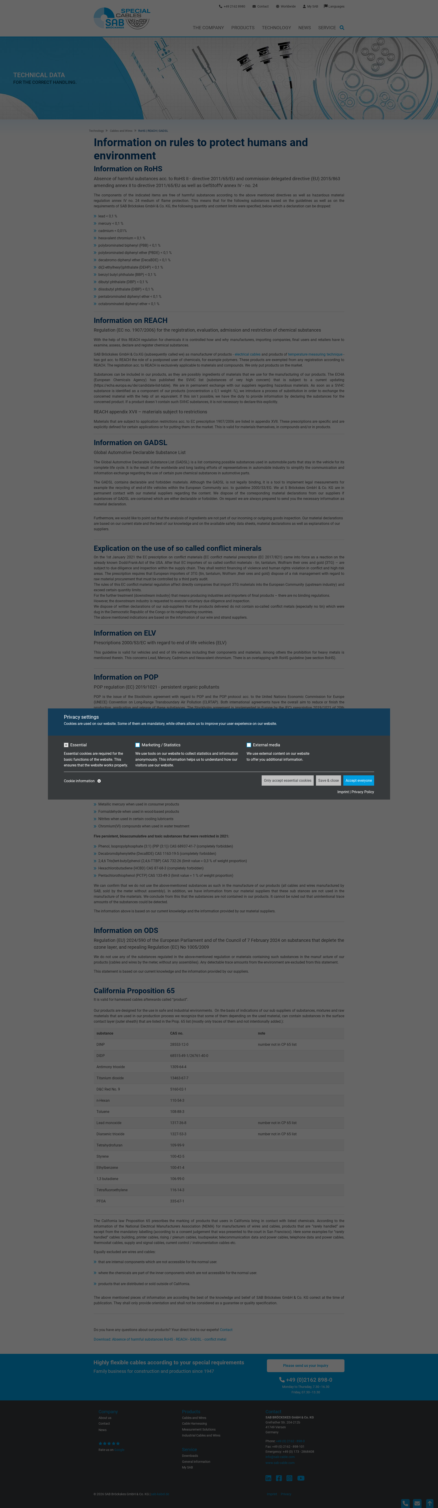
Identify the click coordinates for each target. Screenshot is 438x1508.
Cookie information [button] (80, 781)
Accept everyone (359, 780)
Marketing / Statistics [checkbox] (161, 744)
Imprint (343, 792)
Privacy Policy (363, 792)
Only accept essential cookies (287, 780)
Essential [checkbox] (78, 744)
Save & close (328, 780)
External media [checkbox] (266, 744)
